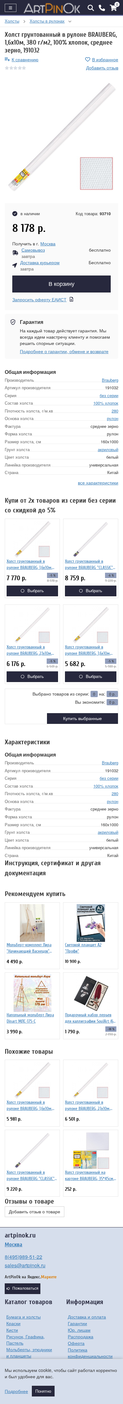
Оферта (76, 1343)
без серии (109, 395)
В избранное (105, 59)
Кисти (12, 1330)
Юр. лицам (79, 1330)
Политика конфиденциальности (90, 1353)
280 (115, 411)
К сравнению (25, 59)
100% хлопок (105, 403)
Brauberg (110, 380)
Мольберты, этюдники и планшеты (29, 1352)
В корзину (61, 284)
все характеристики (98, 482)
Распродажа (80, 1336)
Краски (13, 1323)
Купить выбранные (82, 718)
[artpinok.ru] (52, 8)
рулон (112, 418)
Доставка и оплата (87, 1317)
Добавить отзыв (102, 67)
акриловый (108, 449)
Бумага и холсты (23, 1317)
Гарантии (77, 1323)
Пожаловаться (25, 1288)
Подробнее (16, 1391)
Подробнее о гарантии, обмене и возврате (64, 351)
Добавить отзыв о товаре (34, 1211)
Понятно (43, 1391)
